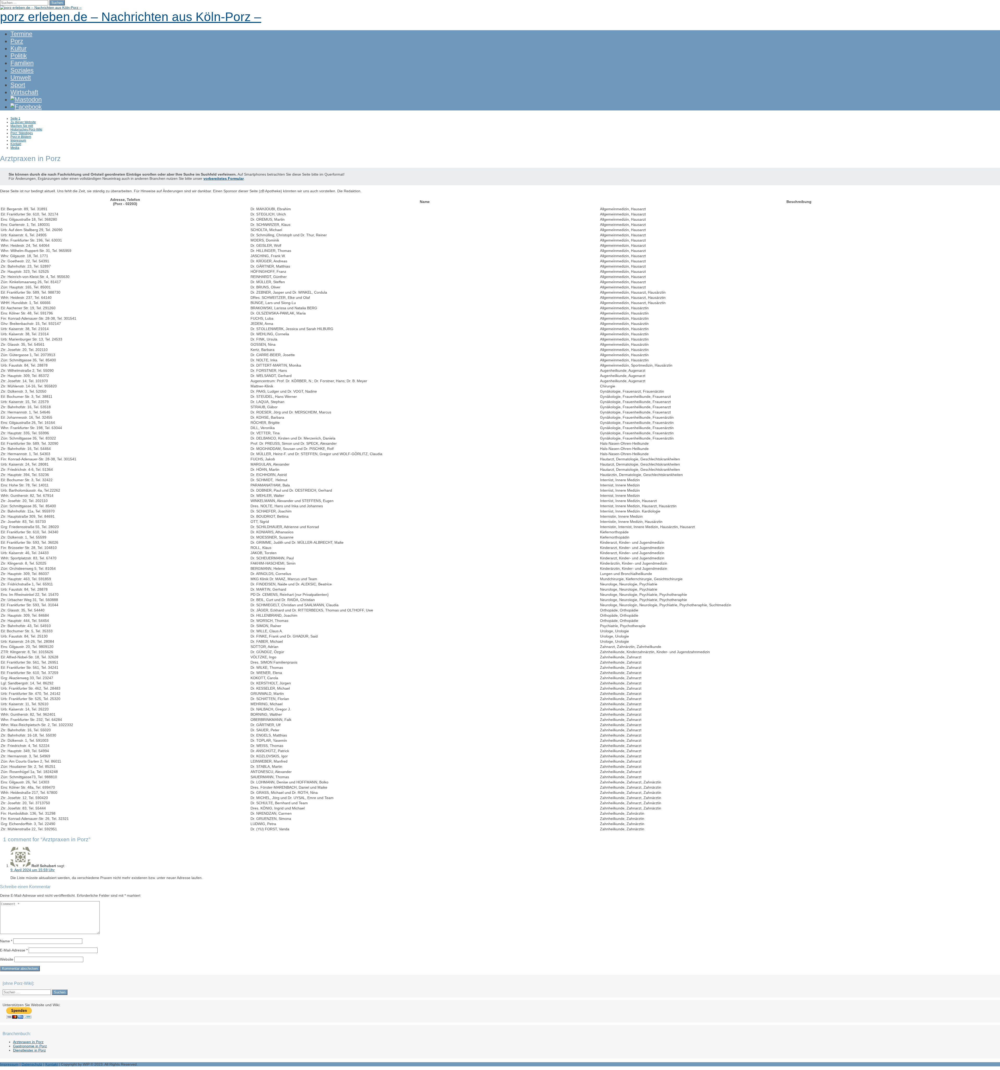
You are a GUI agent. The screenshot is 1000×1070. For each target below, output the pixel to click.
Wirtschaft (24, 92)
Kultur (18, 48)
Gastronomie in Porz (30, 1046)
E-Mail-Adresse (14, 950)
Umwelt (20, 77)
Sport (17, 84)
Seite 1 (15, 118)
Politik (18, 55)
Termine (21, 33)
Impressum (18, 140)
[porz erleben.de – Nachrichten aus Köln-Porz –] (41, 7)
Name (6, 941)
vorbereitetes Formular (223, 178)
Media (14, 148)
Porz (16, 41)
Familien (22, 62)
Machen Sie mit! (21, 126)
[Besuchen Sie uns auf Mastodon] (26, 99)
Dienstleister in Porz (29, 1050)
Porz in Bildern (20, 137)
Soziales (22, 70)
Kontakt (15, 144)
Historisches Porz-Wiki (26, 129)
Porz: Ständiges (21, 133)
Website (6, 959)
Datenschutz (32, 1064)
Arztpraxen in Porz (28, 1042)
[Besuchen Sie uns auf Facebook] (26, 106)
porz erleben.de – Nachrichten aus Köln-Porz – (130, 17)
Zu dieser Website (23, 122)
